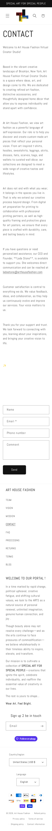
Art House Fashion (22, 813)
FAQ (8, 532)
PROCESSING (13, 540)
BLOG (9, 564)
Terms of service (35, 818)
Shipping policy (17, 824)
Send (14, 470)
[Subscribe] (42, 726)
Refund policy (40, 813)
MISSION (10, 516)
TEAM (9, 500)
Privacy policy (19, 818)
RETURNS (11, 548)
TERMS (9, 556)
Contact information (36, 824)
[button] (7, 16)
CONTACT (10, 524)
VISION (9, 508)
